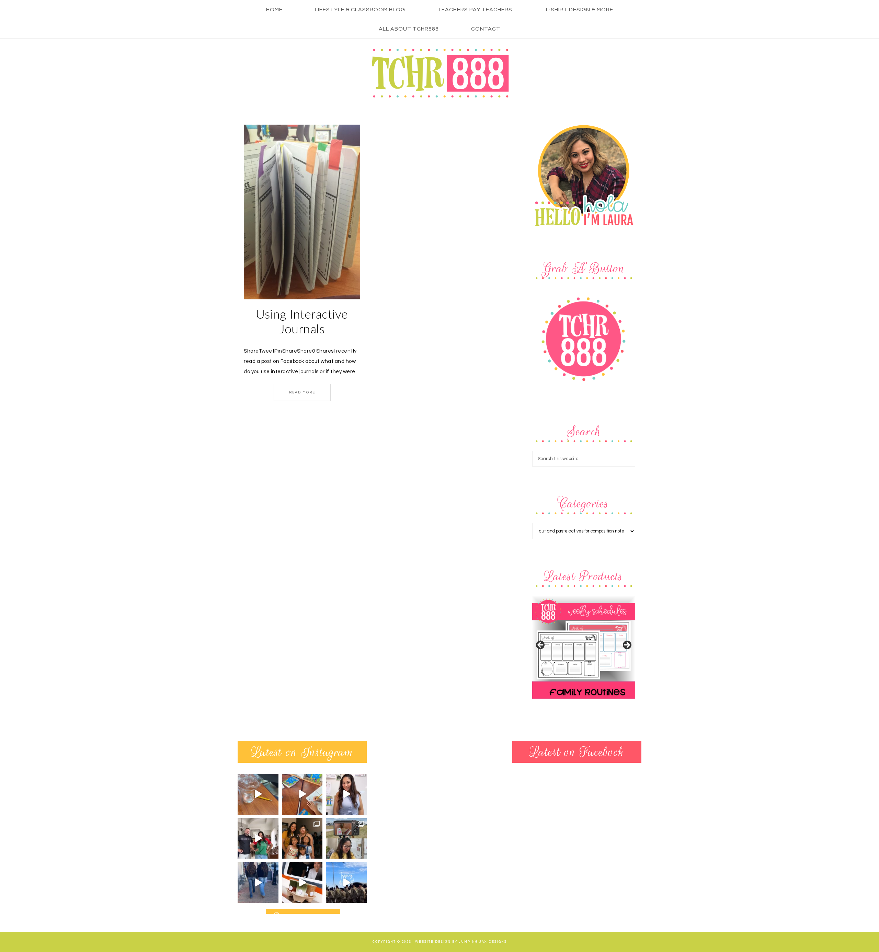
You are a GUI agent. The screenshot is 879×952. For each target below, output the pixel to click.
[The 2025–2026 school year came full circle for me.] (302, 838)
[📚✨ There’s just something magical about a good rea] (302, 794)
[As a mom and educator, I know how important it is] (258, 882)
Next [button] (626, 645)
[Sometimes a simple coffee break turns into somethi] (302, 882)
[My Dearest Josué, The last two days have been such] (346, 882)
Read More (302, 392)
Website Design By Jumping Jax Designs (461, 941)
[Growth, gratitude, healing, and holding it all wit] (346, 838)
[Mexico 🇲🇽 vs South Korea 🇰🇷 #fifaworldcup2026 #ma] (258, 838)
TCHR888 (439, 73)
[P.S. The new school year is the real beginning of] (346, 794)
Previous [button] (541, 645)
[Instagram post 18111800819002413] (258, 794)
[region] (583, 647)
